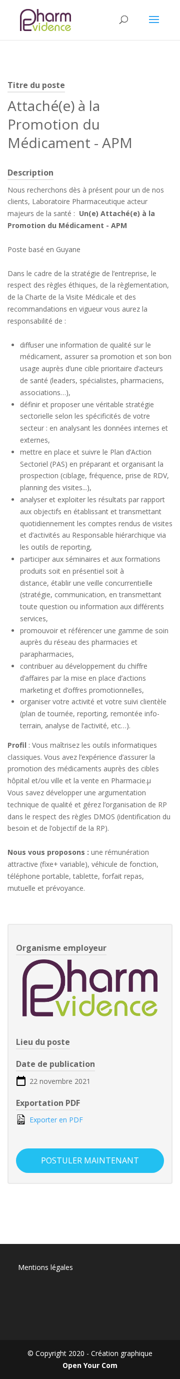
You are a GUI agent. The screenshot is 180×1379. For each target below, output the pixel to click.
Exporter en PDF (55, 1119)
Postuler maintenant (90, 1160)
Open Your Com (90, 1365)
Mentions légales (45, 1267)
